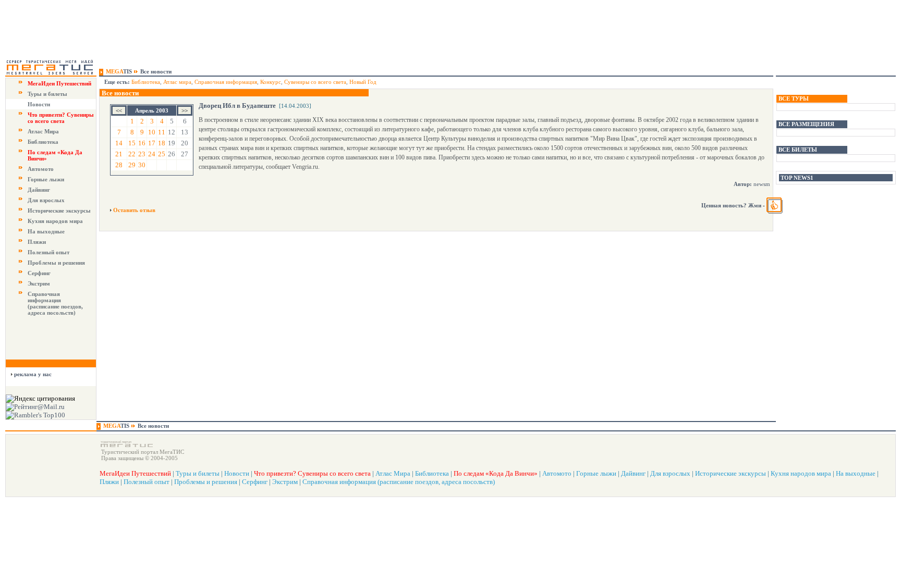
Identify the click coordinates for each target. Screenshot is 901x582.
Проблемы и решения (56, 262)
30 (141, 165)
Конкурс (270, 82)
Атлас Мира (43, 131)
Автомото (41, 169)
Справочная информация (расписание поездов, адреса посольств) (55, 303)
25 (161, 154)
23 (141, 154)
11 (161, 132)
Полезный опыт (48, 252)
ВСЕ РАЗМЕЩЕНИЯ (806, 124)
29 (132, 165)
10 (151, 132)
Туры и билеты (47, 94)
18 (161, 143)
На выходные (46, 231)
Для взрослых (46, 200)
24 (151, 154)
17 (151, 143)
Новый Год (362, 82)
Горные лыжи (46, 179)
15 (132, 143)
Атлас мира (177, 82)
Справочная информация (225, 82)
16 (141, 143)
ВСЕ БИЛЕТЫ (797, 149)
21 (119, 154)
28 (119, 165)
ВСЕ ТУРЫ (793, 98)
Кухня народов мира (55, 221)
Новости (39, 104)
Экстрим (39, 283)
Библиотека (43, 142)
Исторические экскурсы (59, 210)
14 (119, 143)
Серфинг (39, 273)
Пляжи (37, 242)
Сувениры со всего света (315, 82)
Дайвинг (39, 190)
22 (132, 154)
